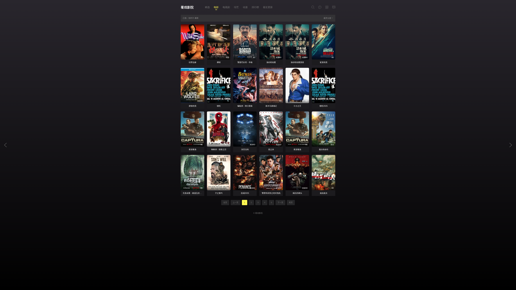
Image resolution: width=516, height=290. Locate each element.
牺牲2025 (324, 106)
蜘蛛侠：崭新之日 (218, 149)
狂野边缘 (192, 62)
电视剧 (226, 7)
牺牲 (219, 106)
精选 (207, 7)
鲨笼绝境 (323, 62)
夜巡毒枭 (192, 149)
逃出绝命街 (323, 149)
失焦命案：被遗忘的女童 (193, 193)
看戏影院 (187, 7)
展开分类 (327, 18)
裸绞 (219, 62)
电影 (216, 7)
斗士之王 (297, 106)
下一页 (280, 202)
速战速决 (323, 193)
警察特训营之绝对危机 (271, 193)
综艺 (236, 7)
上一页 (235, 202)
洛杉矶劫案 (271, 62)
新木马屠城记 (271, 106)
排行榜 (255, 7)
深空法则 (245, 149)
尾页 (291, 202)
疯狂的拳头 (297, 193)
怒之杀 (271, 149)
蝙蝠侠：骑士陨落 (244, 106)
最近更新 (268, 7)
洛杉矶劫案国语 (297, 62)
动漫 (245, 7)
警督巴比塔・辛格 (244, 62)
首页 (225, 202)
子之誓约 (219, 193)
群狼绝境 (192, 106)
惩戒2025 (245, 193)
